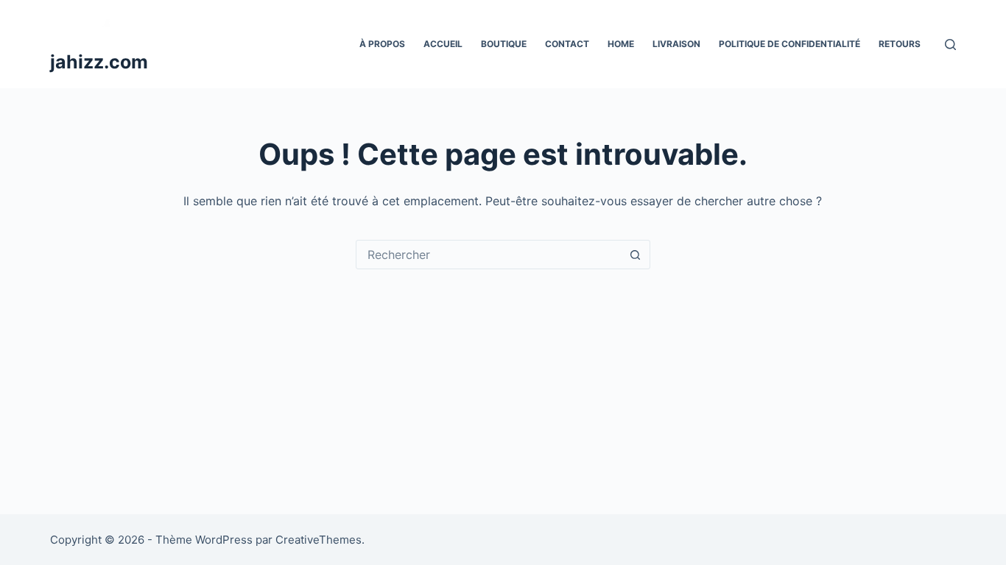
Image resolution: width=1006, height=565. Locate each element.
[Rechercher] (950, 44)
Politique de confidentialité (789, 43)
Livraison (676, 43)
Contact (567, 43)
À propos (382, 43)
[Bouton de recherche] (636, 255)
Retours (900, 43)
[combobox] (489, 254)
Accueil (442, 43)
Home (621, 43)
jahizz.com (99, 62)
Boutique (504, 43)
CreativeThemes (318, 540)
